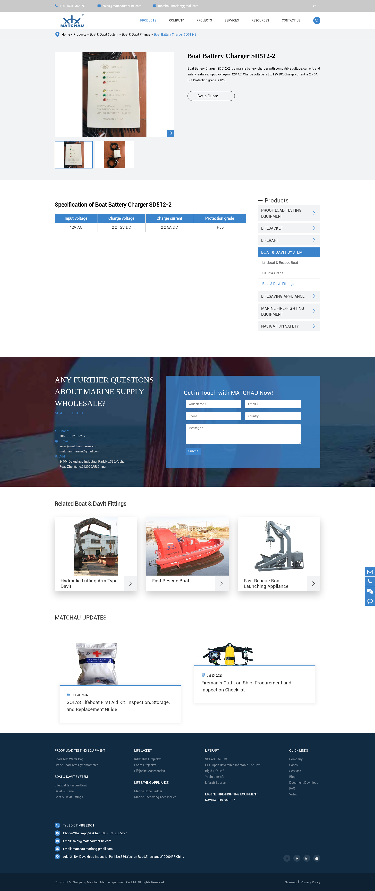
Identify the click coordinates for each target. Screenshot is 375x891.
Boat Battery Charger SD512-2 (175, 34)
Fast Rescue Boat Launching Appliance (266, 583)
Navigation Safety (280, 326)
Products (148, 20)
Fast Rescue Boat (170, 581)
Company (176, 20)
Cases (293, 765)
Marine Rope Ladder (148, 791)
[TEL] (370, 581)
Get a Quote (211, 96)
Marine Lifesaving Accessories (155, 797)
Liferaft (269, 240)
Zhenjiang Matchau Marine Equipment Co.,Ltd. (104, 882)
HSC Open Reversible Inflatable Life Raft (232, 765)
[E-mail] (370, 571)
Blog (292, 777)
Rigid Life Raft (214, 771)
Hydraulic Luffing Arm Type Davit (89, 583)
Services (232, 20)
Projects (204, 20)
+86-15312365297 (70, 6)
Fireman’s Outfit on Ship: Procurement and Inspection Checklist (246, 686)
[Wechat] (370, 591)
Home (66, 34)
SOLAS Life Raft (216, 759)
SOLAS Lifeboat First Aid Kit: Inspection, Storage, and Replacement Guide (118, 706)
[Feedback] (370, 601)
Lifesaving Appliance (282, 296)
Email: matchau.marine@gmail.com (84, 849)
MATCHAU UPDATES (81, 617)
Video (293, 794)
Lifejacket (272, 228)
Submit (193, 451)
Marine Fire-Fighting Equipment (282, 311)
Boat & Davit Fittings (136, 34)
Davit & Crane (272, 273)
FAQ (292, 788)
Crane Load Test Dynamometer (76, 765)
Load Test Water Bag (69, 759)
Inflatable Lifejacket (147, 759)
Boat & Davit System (104, 34)
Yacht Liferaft (214, 777)
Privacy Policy (310, 882)
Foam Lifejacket (145, 765)
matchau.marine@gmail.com (175, 6)
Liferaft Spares (215, 782)
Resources (260, 20)
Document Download (303, 782)
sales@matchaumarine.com (119, 6)
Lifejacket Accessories (149, 771)
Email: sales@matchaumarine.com (83, 841)
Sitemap (290, 882)
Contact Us (291, 20)
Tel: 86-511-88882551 (75, 825)
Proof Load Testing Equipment (281, 213)
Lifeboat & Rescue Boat (280, 263)
